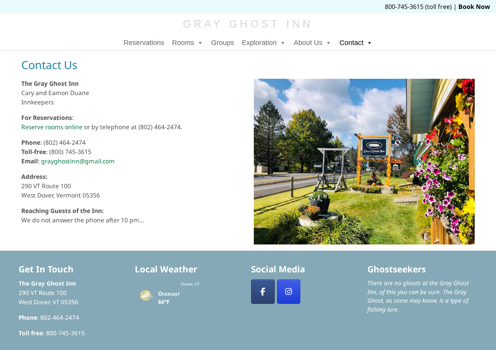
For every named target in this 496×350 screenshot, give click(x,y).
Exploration (259, 43)
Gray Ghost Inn (248, 24)
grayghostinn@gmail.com (78, 161)
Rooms (183, 43)
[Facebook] (263, 291)
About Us (308, 43)
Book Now (474, 6)
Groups (222, 43)
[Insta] (289, 291)
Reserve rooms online (52, 127)
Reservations (144, 43)
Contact (351, 43)
